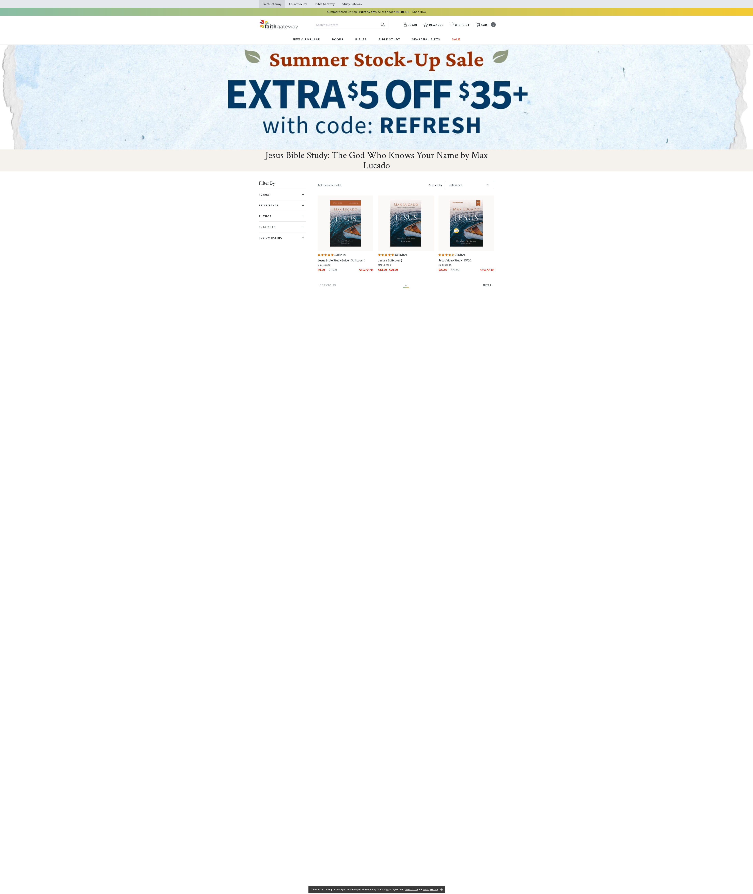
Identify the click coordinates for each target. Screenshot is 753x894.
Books (338, 39)
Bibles (361, 39)
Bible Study (389, 39)
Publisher (267, 227)
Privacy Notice (430, 889)
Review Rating (270, 237)
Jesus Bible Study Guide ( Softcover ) (341, 260)
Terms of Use (411, 889)
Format (265, 194)
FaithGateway (272, 4)
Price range (269, 205)
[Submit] (383, 25)
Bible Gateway (325, 4)
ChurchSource (298, 4)
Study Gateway (352, 4)
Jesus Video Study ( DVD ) (454, 260)
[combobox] (351, 24)
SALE (456, 39)
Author (265, 216)
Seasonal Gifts (426, 39)
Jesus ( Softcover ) (390, 260)
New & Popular (306, 39)
